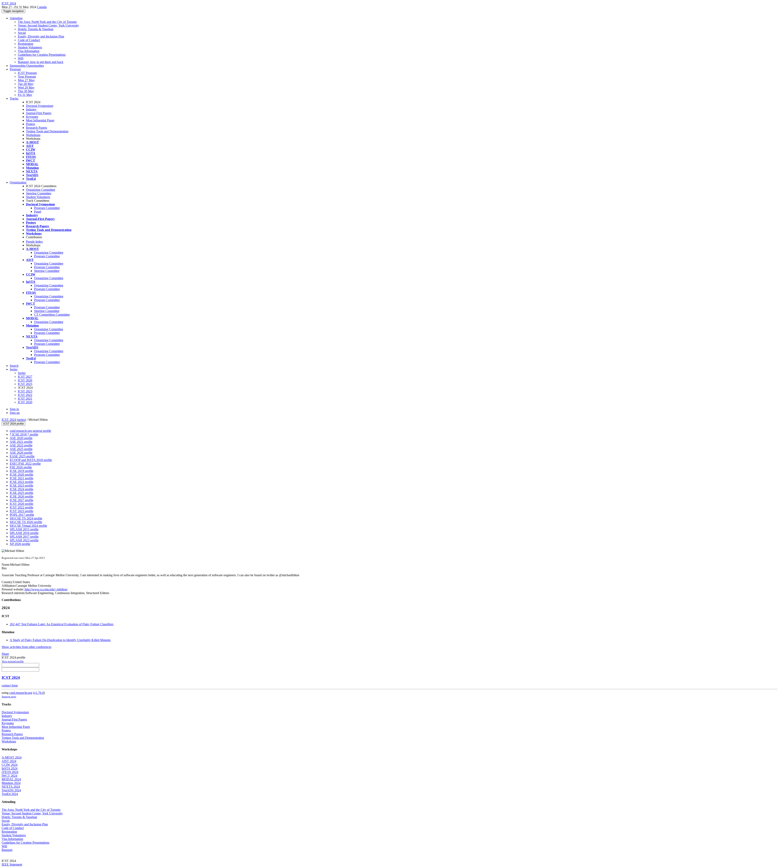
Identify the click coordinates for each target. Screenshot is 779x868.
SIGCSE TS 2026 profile (26, 522)
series (21, 419)
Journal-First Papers (38, 113)
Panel (37, 211)
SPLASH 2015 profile (24, 529)
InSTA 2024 (9, 768)
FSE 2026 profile (21, 467)
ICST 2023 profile (21, 511)
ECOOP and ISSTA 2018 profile (31, 460)
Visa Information (28, 51)
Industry (31, 109)
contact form (10, 685)
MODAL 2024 (11, 779)
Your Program (27, 76)
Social (22, 32)
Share (5, 654)
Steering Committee (38, 193)
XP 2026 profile (20, 544)
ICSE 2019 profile (21, 471)
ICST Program (27, 73)
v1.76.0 (39, 692)
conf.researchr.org (20, 692)
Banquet (7, 850)
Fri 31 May (25, 95)
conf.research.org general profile (30, 430)
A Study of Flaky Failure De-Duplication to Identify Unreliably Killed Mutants (60, 640)
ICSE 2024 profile (21, 489)
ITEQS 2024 (10, 772)
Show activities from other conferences (26, 647)
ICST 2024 (9, 419)
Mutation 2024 (11, 783)
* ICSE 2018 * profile (24, 434)
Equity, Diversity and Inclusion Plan (41, 36)
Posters (30, 124)
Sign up (15, 412)
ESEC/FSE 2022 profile (25, 463)
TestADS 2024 (11, 790)
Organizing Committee (40, 189)
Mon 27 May (26, 80)
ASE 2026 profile (21, 452)
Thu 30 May (26, 91)
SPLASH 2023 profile (24, 540)
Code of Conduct (29, 40)
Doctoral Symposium (39, 105)
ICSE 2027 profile (21, 500)
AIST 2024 (9, 761)
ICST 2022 (25, 395)
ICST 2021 (25, 398)
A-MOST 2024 (12, 757)
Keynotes (32, 116)
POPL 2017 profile (22, 514)
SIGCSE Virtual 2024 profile (28, 525)
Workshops (33, 135)
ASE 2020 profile (21, 438)
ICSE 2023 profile (21, 485)
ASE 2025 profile (21, 449)
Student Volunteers (30, 47)
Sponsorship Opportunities (27, 65)
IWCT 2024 (9, 775)
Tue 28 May (25, 84)
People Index (34, 241)
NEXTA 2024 (11, 786)
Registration (25, 43)
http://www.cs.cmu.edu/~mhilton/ (46, 589)
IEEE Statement (12, 864)
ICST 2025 (25, 384)
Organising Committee (48, 329)
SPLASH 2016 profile (24, 533)
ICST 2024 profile (13, 423)
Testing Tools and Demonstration (47, 131)
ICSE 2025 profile (21, 493)
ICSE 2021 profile (21, 478)
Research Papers (36, 127)
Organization (18, 182)
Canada (42, 7)
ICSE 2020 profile (21, 474)
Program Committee (47, 208)
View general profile (13, 661)
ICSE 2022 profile (21, 482)
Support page (9, 696)
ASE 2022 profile (21, 445)
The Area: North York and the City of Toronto (47, 22)
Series (22, 373)
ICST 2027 (25, 376)
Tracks (14, 98)
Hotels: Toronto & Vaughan (35, 29)
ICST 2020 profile (21, 503)
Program (15, 69)
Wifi (20, 58)
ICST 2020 (25, 402)
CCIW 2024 (9, 764)
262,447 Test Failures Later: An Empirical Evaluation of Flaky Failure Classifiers (61, 624)
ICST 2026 (25, 380)
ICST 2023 (25, 391)
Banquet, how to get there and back (40, 62)
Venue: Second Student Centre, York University (48, 25)
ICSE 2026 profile (21, 496)
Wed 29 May (26, 87)
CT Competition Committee (52, 314)
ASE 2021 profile (21, 441)
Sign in (14, 409)
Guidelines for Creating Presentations (42, 54)
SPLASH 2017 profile (24, 536)
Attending (16, 18)
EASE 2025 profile (22, 456)
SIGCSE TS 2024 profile (26, 518)
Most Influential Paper (40, 120)
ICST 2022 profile (21, 507)
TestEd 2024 (10, 794)
